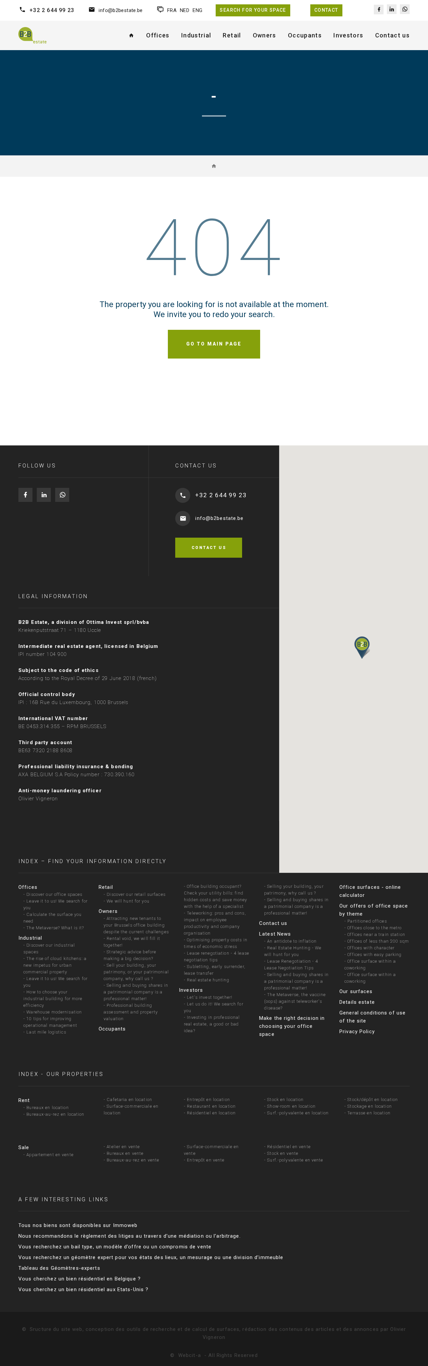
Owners (108, 911)
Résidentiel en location (211, 1112)
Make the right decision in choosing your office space (292, 1026)
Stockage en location (369, 1106)
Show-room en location (291, 1106)
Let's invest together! (209, 997)
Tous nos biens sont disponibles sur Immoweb (77, 1225)
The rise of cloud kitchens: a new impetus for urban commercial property (55, 965)
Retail (106, 887)
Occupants (112, 1029)
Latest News (275, 934)
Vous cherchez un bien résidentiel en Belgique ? (79, 1279)
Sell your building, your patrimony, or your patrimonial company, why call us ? (136, 972)
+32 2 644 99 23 (51, 10)
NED (184, 10)
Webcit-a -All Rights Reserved (218, 1355)
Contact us (392, 35)
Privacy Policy (357, 1032)
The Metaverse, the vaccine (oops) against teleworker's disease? (295, 1001)
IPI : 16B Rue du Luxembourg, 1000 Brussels (73, 702)
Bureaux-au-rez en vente (133, 1160)
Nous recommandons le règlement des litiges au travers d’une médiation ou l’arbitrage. (129, 1236)
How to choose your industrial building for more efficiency (53, 998)
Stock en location (285, 1099)
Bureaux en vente (125, 1153)
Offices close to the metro (374, 927)
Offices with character (371, 947)
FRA (172, 10)
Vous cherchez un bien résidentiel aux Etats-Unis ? (83, 1289)
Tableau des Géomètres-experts (59, 1268)
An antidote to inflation (292, 941)
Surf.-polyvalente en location (298, 1112)
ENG (197, 10)
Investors (191, 990)
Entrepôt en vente (205, 1160)
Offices (27, 887)
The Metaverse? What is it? (55, 927)
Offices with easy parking (374, 954)
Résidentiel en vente (289, 1146)
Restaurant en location (211, 1106)
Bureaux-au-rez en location (55, 1114)
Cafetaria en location (129, 1099)
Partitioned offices (367, 921)
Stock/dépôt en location (372, 1099)
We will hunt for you (128, 901)
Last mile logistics (46, 1032)
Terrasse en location (369, 1112)
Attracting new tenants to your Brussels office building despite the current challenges (136, 925)
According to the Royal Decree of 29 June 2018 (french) (87, 678)
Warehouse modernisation (54, 1011)
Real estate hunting (208, 979)
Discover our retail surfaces (136, 894)
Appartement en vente (50, 1154)
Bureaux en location (47, 1107)
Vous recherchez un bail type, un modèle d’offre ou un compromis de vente (114, 1247)
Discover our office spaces (54, 894)
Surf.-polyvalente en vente (295, 1160)
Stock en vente (282, 1153)
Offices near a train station (376, 934)
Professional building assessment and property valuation (131, 1012)
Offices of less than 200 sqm (378, 941)
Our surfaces (356, 991)
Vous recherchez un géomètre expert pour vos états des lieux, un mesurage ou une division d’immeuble (150, 1257)
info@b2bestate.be (120, 10)
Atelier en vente (123, 1146)
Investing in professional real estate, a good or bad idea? (212, 1024)
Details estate (357, 1002)
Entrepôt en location (208, 1099)
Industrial (30, 938)
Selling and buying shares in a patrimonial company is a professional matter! (136, 992)
